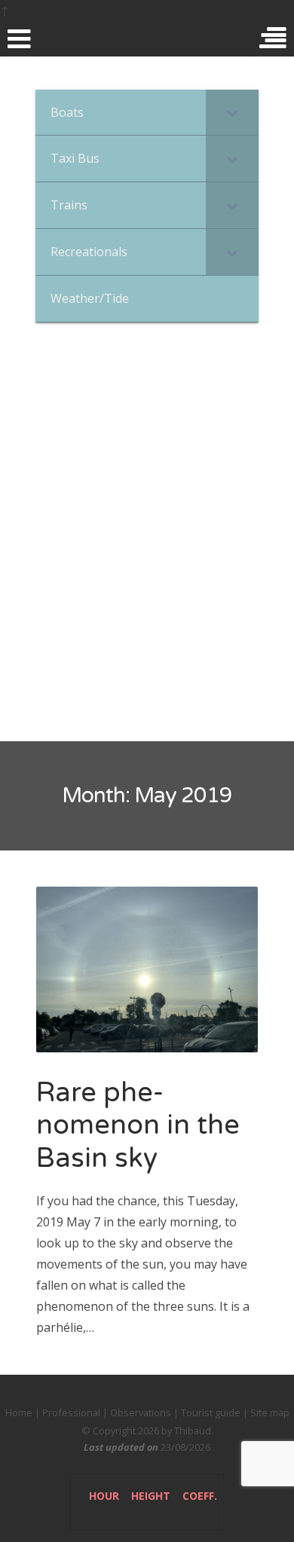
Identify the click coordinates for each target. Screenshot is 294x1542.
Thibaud (192, 1430)
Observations (140, 1412)
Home (18, 1412)
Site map (269, 1412)
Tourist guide (210, 1412)
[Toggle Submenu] (232, 113)
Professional (71, 1412)
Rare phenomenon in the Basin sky (138, 1125)
